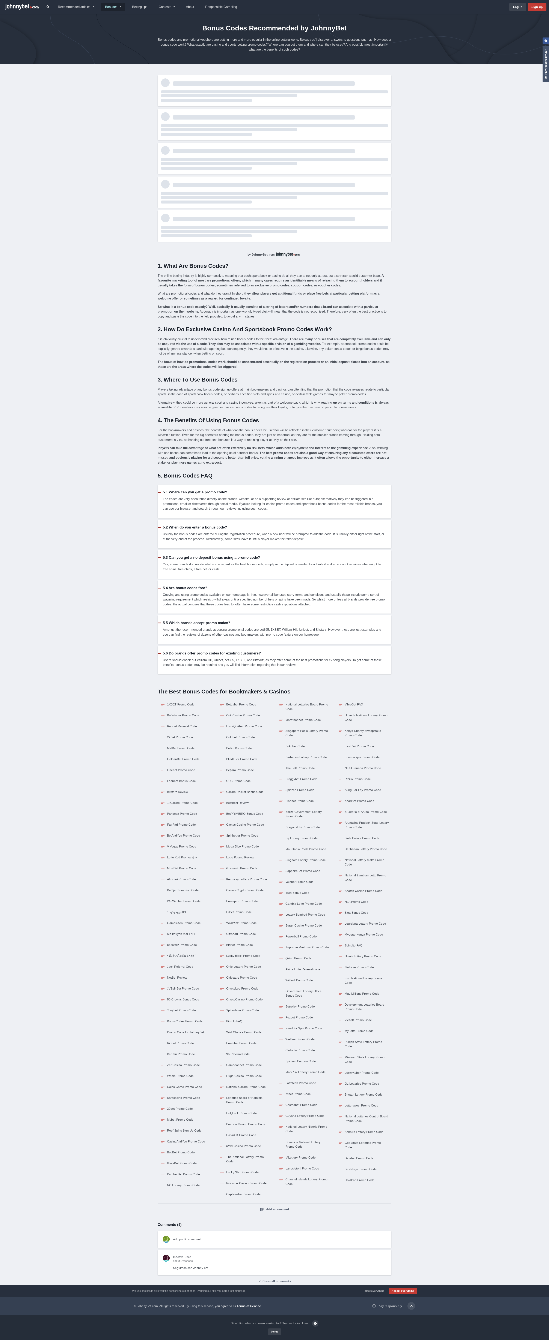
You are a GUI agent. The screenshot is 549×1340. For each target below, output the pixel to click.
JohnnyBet (260, 254)
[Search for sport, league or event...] (48, 7)
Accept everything (403, 1290)
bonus (274, 1331)
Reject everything (373, 1290)
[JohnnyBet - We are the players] (22, 7)
